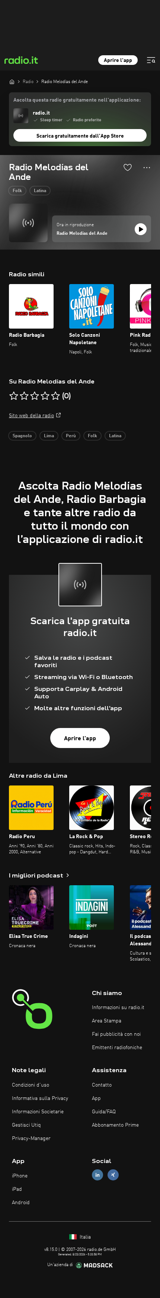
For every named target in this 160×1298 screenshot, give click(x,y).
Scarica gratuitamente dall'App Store (80, 136)
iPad (17, 1189)
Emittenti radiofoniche (117, 1047)
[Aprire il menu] (151, 60)
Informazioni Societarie (38, 1111)
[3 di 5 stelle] (34, 396)
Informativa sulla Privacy (40, 1098)
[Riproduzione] (141, 229)
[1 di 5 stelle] (14, 396)
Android (21, 1202)
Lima (49, 436)
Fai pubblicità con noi (116, 1034)
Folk (17, 191)
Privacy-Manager (31, 1138)
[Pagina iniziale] (12, 82)
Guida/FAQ (104, 1111)
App (96, 1098)
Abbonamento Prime (115, 1125)
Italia (84, 1237)
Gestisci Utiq (26, 1125)
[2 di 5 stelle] (24, 396)
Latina (40, 191)
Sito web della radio (31, 415)
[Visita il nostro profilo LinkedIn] (97, 1175)
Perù (71, 436)
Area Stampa (106, 1021)
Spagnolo (22, 436)
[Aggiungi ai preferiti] (128, 167)
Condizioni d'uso (30, 1085)
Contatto (102, 1085)
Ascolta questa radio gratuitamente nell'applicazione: (77, 100)
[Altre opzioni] (147, 167)
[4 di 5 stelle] (45, 396)
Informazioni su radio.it (118, 1007)
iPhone (20, 1176)
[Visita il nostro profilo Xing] (113, 1175)
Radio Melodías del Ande (82, 233)
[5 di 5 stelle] (55, 396)
